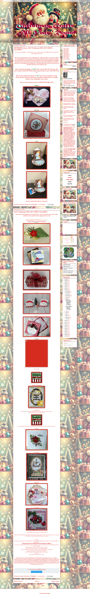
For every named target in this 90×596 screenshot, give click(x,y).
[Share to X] (50, 204)
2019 (66, 289)
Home (37, 581)
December (67, 291)
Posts (66, 343)
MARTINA (36, 222)
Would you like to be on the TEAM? (69, 217)
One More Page (66, 264)
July (66, 298)
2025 (66, 280)
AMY (38, 75)
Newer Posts (18, 581)
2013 (66, 328)
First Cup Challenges (67, 272)
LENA (37, 292)
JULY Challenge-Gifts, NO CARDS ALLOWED (30, 212)
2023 (66, 283)
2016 (66, 323)
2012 (66, 329)
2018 (66, 320)
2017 (66, 322)
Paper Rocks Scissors (68, 270)
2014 (66, 326)
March (67, 315)
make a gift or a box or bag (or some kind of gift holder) (39, 52)
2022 (66, 285)
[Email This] (48, 204)
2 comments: (42, 204)
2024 (66, 282)
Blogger (48, 593)
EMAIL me (26, 411)
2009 (66, 334)
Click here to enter (36, 572)
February (67, 317)
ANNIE (69, 181)
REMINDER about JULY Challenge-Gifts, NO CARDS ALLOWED (68, 302)
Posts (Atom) (40, 585)
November (67, 292)
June (66, 311)
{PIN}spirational (66, 266)
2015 (66, 325)
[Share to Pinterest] (53, 204)
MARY (34, 69)
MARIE (37, 339)
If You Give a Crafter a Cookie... (68, 269)
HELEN (36, 110)
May (66, 312)
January (67, 318)
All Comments (68, 345)
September (67, 295)
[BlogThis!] (49, 204)
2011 (66, 331)
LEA (36, 141)
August (67, 297)
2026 (66, 279)
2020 (66, 288)
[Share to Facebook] (52, 204)
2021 (66, 286)
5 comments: (41, 576)
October (67, 294)
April (66, 314)
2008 (66, 336)
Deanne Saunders (68, 78)
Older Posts (55, 581)
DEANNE (37, 268)
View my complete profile (68, 85)
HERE (73, 125)
